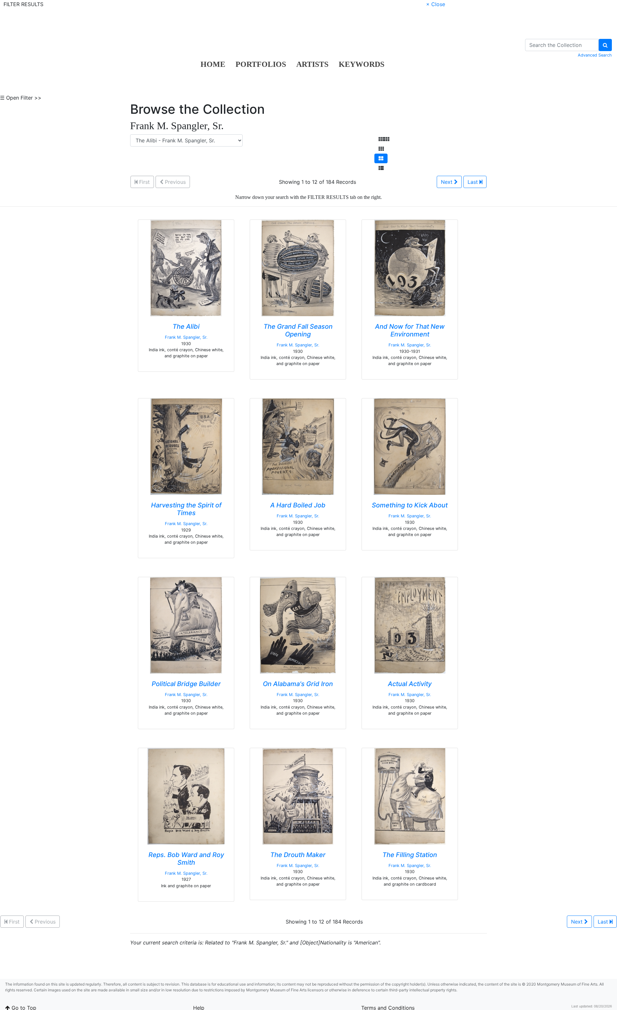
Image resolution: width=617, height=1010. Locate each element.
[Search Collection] (605, 45)
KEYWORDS (361, 64)
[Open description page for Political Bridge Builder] (186, 625)
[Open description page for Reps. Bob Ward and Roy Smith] (186, 796)
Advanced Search (595, 55)
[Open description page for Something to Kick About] (410, 446)
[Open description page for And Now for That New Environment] (409, 267)
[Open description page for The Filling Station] (409, 796)
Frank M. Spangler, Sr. (186, 337)
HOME (213, 64)
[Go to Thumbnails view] (381, 149)
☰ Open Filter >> (20, 97)
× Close (435, 4)
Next (447, 182)
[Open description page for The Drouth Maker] (298, 796)
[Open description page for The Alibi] (186, 267)
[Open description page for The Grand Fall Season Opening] (298, 267)
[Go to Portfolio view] (381, 158)
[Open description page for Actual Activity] (409, 625)
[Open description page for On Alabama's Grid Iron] (298, 625)
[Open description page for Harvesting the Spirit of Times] (186, 446)
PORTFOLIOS (261, 64)
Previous (174, 182)
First (144, 182)
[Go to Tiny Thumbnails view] (383, 139)
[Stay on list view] (381, 168)
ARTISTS (312, 64)
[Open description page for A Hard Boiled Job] (298, 446)
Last (473, 182)
